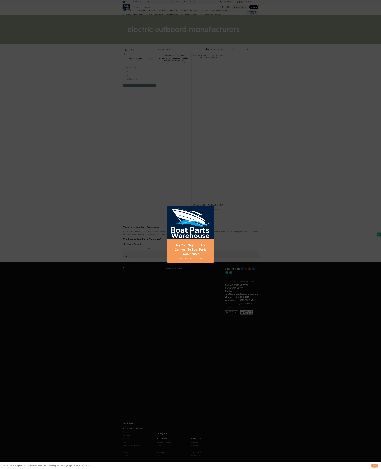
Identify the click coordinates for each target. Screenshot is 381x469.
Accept (374, 465)
